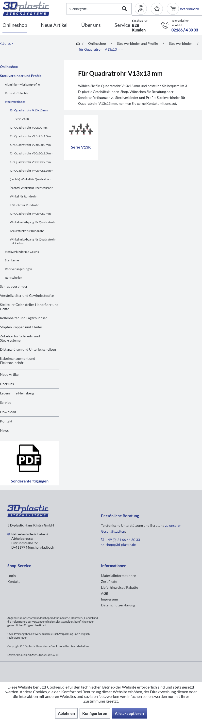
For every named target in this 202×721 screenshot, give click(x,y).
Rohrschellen (13, 277)
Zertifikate (109, 581)
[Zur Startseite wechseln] (78, 44)
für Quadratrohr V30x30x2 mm (30, 162)
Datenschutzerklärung (118, 605)
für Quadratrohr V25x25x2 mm (30, 145)
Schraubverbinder (14, 286)
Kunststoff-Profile (16, 93)
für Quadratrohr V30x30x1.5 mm (31, 153)
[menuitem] (143, 9)
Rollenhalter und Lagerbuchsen (24, 318)
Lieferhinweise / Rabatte (119, 587)
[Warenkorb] (173, 9)
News (4, 430)
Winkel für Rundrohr (23, 196)
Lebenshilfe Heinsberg (17, 393)
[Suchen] (124, 8)
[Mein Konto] (143, 9)
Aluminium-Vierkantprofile (22, 84)
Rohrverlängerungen (18, 269)
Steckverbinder (15, 102)
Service (5, 402)
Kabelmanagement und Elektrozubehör (17, 360)
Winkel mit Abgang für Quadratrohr (33, 222)
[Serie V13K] (81, 129)
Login (11, 575)
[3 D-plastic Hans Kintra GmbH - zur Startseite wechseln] (34, 8)
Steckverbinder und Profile (20, 76)
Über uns (7, 384)
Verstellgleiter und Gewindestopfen (27, 295)
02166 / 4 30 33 (184, 30)
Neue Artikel (9, 374)
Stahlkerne (12, 260)
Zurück (7, 43)
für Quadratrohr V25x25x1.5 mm (31, 136)
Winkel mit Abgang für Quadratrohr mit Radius (33, 241)
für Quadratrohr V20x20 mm (29, 127)
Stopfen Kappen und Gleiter (21, 327)
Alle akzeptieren (129, 713)
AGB (104, 593)
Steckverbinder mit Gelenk (22, 252)
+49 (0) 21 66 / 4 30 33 (123, 540)
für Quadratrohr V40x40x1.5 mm (31, 170)
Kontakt (6, 421)
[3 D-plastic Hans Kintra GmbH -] (28, 515)
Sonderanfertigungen (30, 481)
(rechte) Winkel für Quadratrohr (31, 179)
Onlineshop (9, 66)
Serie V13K (22, 119)
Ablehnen (66, 713)
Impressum (109, 599)
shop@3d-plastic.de (121, 544)
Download (8, 412)
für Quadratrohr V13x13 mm (29, 110)
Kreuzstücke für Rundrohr (27, 231)
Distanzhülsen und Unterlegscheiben (28, 349)
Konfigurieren (94, 713)
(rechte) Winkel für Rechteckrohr (31, 188)
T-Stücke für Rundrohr (24, 205)
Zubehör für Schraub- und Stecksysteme (20, 338)
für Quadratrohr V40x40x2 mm (30, 213)
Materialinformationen (118, 575)
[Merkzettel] (157, 9)
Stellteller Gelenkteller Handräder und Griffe (29, 306)
